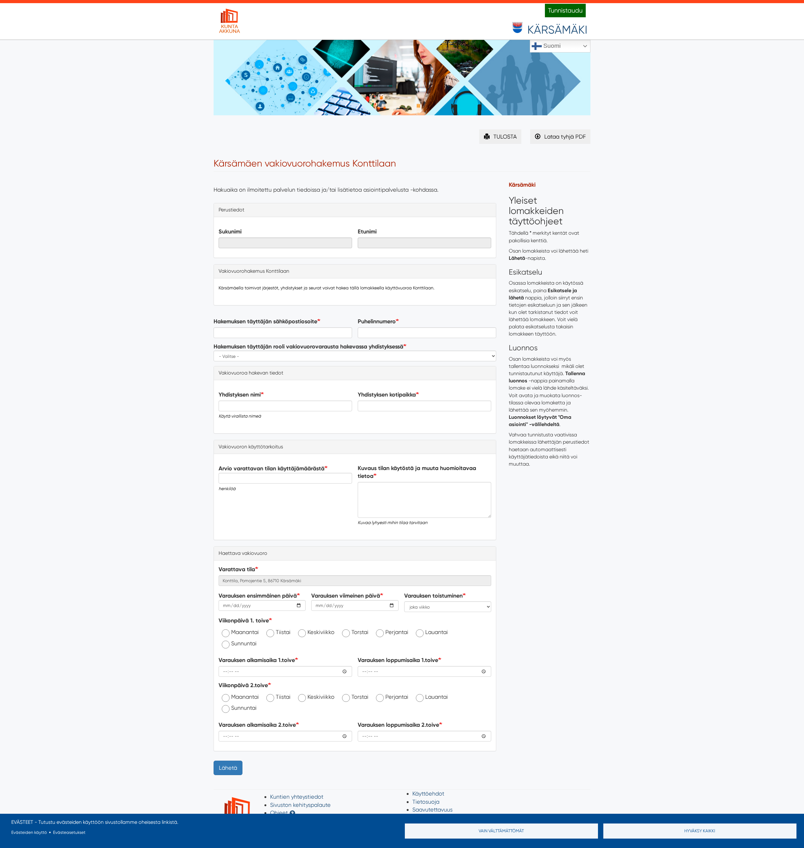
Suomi (551, 45)
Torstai (359, 632)
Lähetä (228, 767)
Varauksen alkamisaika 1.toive (257, 660)
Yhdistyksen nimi (240, 394)
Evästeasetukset (69, 832)
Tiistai (283, 632)
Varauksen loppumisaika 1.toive (398, 660)
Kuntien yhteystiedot (296, 796)
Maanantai (245, 632)
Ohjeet (279, 812)
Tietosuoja (425, 801)
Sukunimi (230, 231)
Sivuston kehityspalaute (300, 804)
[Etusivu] (229, 21)
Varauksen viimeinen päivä (345, 595)
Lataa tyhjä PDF (565, 136)
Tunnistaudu (565, 10)
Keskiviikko (320, 632)
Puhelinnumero (377, 321)
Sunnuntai (244, 643)
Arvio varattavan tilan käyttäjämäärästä (271, 468)
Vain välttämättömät (501, 830)
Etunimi (367, 231)
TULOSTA (505, 136)
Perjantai (396, 632)
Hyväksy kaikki (699, 830)
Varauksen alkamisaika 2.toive (257, 724)
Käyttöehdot (428, 793)
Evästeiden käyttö (29, 832)
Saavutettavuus (432, 809)
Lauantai (436, 632)
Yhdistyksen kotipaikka (387, 394)
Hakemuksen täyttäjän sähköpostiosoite (265, 321)
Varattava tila (237, 569)
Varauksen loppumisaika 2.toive (398, 724)
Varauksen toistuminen (433, 595)
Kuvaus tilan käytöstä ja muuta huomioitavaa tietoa (417, 472)
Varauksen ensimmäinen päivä (258, 595)
